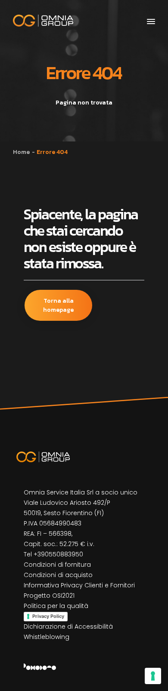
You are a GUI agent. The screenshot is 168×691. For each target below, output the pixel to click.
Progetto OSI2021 (49, 595)
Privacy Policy (48, 616)
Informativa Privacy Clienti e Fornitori (79, 585)
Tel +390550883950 (53, 554)
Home (21, 152)
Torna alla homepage (58, 305)
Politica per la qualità (56, 606)
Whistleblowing (46, 637)
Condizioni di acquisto (58, 575)
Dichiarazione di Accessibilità (68, 626)
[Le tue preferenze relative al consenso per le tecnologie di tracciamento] (153, 676)
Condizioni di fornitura (57, 564)
